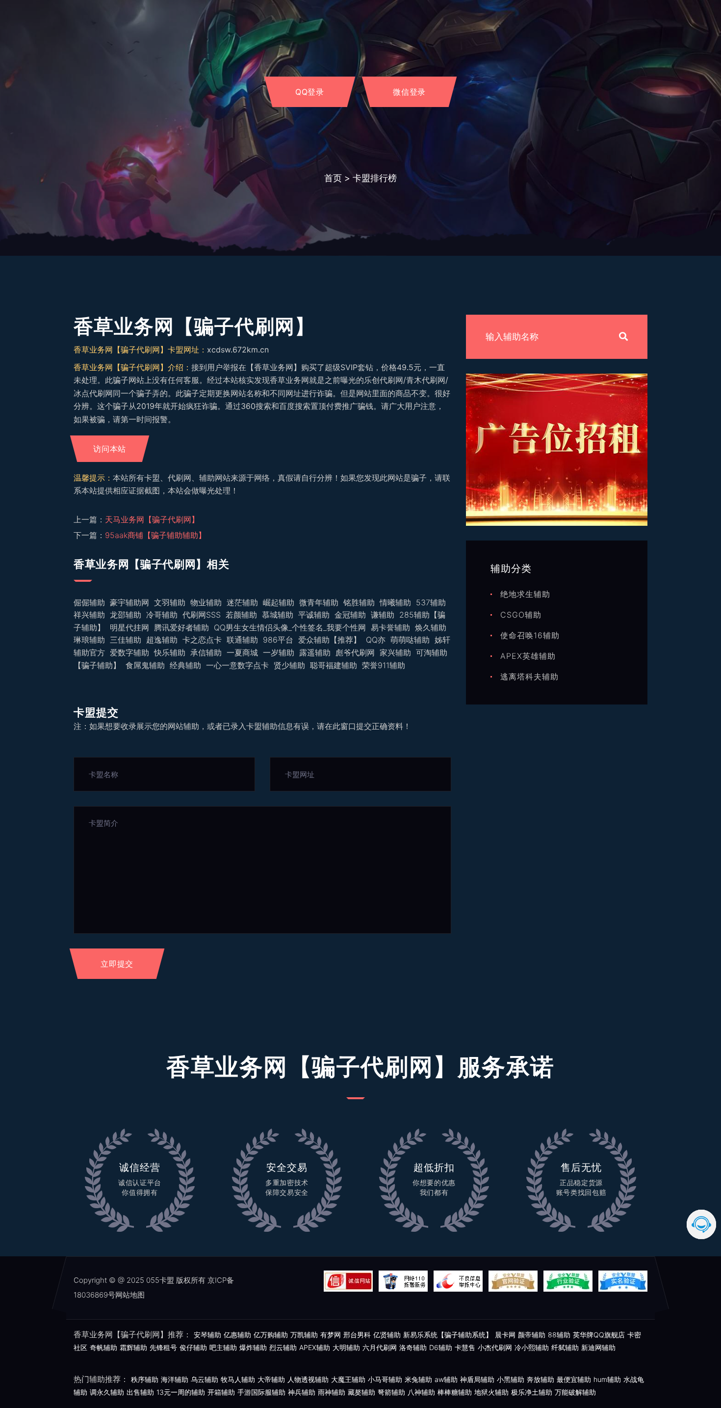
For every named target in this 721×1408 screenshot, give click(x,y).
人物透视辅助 (308, 1379)
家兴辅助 (395, 652)
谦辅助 (382, 615)
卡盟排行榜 (375, 178)
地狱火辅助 (491, 1392)
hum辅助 (607, 1379)
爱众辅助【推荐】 (329, 640)
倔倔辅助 (89, 602)
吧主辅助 (223, 1347)
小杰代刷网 (495, 1347)
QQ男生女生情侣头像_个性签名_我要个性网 (290, 627)
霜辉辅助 (133, 1347)
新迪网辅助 (598, 1347)
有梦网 (330, 1334)
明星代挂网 (129, 627)
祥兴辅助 (89, 615)
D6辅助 (440, 1347)
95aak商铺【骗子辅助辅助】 (155, 535)
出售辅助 (140, 1392)
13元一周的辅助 (180, 1392)
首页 (333, 178)
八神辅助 (421, 1392)
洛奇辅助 (413, 1347)
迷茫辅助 (242, 602)
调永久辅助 (107, 1392)
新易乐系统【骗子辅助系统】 (447, 1334)
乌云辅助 (204, 1379)
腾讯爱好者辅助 (181, 627)
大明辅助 (346, 1347)
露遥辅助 (315, 652)
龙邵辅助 (125, 615)
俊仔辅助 (193, 1347)
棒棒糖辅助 (455, 1392)
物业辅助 (206, 602)
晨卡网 (505, 1334)
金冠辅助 (350, 615)
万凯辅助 (304, 1334)
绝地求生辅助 (525, 594)
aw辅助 (446, 1379)
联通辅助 (242, 640)
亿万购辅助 (271, 1334)
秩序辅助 (144, 1379)
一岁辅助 (278, 652)
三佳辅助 (125, 640)
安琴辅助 (207, 1334)
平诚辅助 (314, 615)
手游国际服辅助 (261, 1392)
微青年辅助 (318, 602)
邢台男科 (357, 1334)
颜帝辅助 (531, 1334)
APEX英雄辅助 (528, 656)
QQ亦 (376, 640)
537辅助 (431, 602)
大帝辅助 (271, 1379)
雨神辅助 (331, 1392)
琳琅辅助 (89, 640)
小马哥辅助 (385, 1379)
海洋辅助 (174, 1379)
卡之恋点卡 (202, 640)
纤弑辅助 (565, 1347)
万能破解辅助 (575, 1392)
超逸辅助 (162, 640)
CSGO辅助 (520, 615)
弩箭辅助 (391, 1392)
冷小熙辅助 (532, 1347)
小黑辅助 (510, 1379)
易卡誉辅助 (390, 627)
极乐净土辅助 (531, 1392)
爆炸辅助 (253, 1347)
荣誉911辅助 (383, 665)
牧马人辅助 (238, 1379)
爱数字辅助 (129, 652)
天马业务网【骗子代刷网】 (152, 519)
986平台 (278, 640)
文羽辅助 (169, 602)
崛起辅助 (278, 602)
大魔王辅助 (348, 1379)
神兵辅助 (301, 1392)
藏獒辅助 (361, 1392)
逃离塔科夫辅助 (529, 676)
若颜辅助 (241, 615)
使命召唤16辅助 (530, 635)
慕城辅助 (277, 615)
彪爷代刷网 (355, 652)
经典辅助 (185, 665)
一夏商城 (242, 652)
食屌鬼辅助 (145, 665)
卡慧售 (465, 1347)
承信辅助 (206, 652)
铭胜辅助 (359, 602)
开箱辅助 (221, 1392)
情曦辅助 (395, 602)
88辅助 (559, 1334)
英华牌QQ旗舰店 (599, 1334)
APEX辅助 (314, 1347)
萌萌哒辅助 (410, 640)
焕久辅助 (430, 627)
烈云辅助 (283, 1347)
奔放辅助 (540, 1379)
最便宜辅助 (574, 1379)
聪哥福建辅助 (333, 665)
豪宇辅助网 (129, 602)
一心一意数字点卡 (237, 665)
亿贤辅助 (387, 1334)
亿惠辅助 (237, 1334)
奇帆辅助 (103, 1347)
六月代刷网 (379, 1347)
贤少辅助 (289, 665)
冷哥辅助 (162, 615)
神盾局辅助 (477, 1379)
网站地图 (130, 1295)
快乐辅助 (169, 652)
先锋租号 (163, 1347)
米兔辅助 (418, 1379)
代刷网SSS (201, 615)
